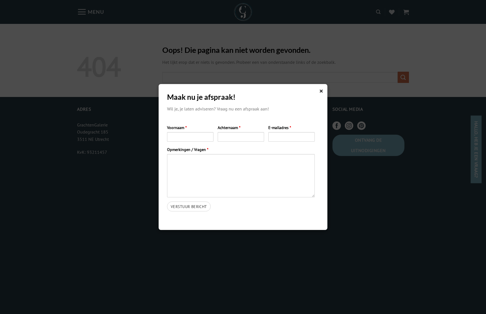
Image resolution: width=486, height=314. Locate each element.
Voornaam (177, 127)
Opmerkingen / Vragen (187, 149)
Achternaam (229, 127)
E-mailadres (279, 127)
